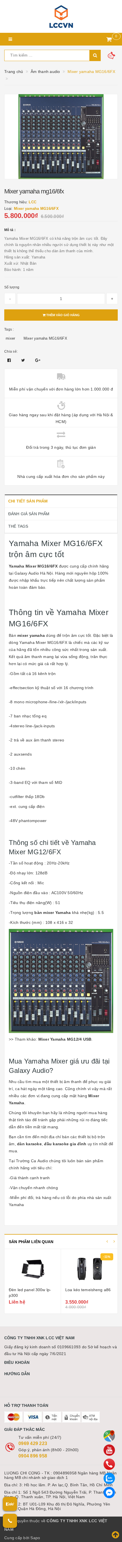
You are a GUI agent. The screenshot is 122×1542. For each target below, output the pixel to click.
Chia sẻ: (11, 351)
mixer (10, 338)
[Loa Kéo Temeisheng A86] (89, 1268)
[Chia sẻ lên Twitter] (24, 360)
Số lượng (11, 287)
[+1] (37, 360)
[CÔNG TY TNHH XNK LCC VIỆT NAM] (61, 16)
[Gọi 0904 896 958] (10, 1521)
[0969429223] (109, 1464)
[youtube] (109, 1450)
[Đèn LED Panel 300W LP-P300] (32, 1268)
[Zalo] (109, 1478)
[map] (109, 1436)
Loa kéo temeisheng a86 (88, 1289)
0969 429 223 (32, 1443)
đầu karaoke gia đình (65, 1144)
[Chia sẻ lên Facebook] (9, 360)
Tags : (9, 329)
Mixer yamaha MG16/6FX (45, 338)
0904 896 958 (32, 1455)
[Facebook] (109, 1492)
